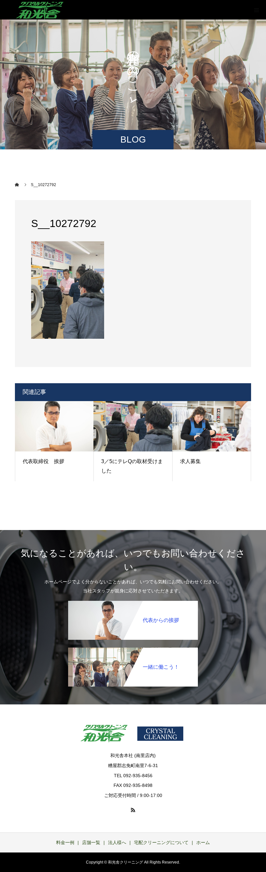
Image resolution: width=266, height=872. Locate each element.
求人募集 (190, 461)
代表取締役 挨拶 (43, 461)
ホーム (203, 842)
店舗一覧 (91, 842)
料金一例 (65, 842)
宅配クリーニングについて (161, 842)
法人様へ (117, 842)
